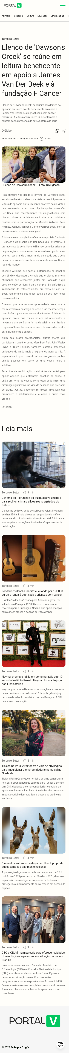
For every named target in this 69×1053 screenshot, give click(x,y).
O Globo (7, 130)
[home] (12, 5)
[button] (62, 5)
